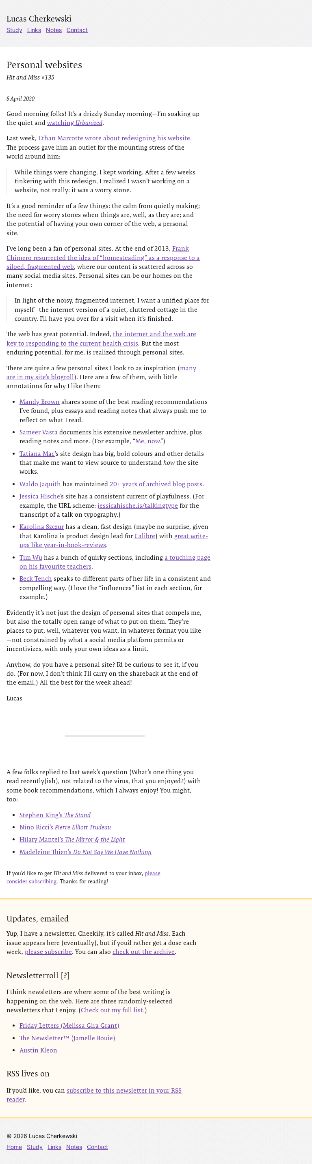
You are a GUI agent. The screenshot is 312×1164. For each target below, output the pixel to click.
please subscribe (48, 952)
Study (14, 29)
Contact (77, 29)
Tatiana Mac (37, 453)
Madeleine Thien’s (86, 852)
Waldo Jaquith (40, 484)
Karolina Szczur (42, 526)
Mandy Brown (40, 402)
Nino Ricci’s (65, 827)
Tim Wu (31, 557)
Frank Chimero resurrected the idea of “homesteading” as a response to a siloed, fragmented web (103, 258)
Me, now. (147, 441)
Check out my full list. (113, 1010)
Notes (54, 29)
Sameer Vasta (39, 432)
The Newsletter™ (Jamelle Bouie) (67, 1038)
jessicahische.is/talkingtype (138, 505)
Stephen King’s (55, 815)
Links (34, 29)
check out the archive (144, 952)
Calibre (144, 536)
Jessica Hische (40, 496)
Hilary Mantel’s (72, 839)
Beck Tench (36, 578)
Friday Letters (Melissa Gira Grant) (69, 1025)
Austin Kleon (38, 1050)
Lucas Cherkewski (39, 19)
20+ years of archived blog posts (156, 484)
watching (74, 123)
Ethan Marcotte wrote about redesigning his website (114, 138)
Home (14, 1146)
